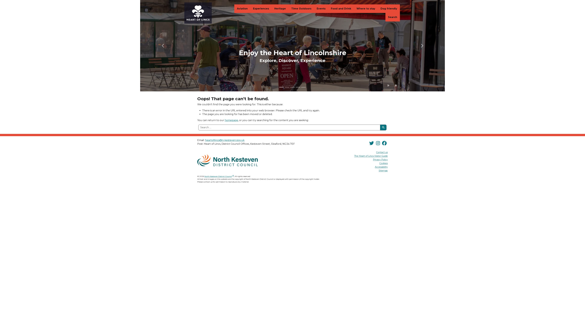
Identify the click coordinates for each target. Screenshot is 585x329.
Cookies (383, 163)
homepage (231, 120)
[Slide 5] (303, 87)
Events (321, 8)
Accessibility (381, 167)
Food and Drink (341, 8)
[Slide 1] (281, 87)
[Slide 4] (298, 87)
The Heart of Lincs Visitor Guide (371, 156)
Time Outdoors (301, 8)
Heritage (280, 8)
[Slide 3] (292, 87)
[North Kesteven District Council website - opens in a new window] (227, 160)
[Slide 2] (287, 87)
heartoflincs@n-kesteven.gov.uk (225, 140)
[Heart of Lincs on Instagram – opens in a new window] (378, 143)
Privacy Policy (380, 159)
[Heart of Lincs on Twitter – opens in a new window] (371, 143)
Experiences (261, 8)
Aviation (242, 8)
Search (392, 17)
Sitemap (383, 170)
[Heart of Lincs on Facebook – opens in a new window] (384, 143)
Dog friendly (389, 8)
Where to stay (365, 8)
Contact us (382, 152)
